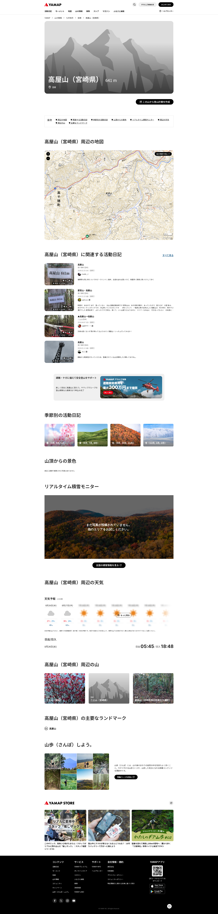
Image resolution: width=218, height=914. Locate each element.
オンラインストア (80, 871)
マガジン (106, 11)
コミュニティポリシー (115, 879)
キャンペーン (57, 887)
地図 (70, 11)
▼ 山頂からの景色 (118, 119)
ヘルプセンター (167, 11)
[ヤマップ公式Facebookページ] (54, 900)
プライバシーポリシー (115, 875)
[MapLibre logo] (167, 238)
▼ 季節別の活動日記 (99, 119)
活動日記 (48, 11)
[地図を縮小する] (48, 158)
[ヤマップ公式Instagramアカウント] (67, 900)
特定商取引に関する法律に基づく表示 (121, 883)
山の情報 (79, 11)
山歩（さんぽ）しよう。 (61, 892)
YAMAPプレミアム (80, 866)
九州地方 (69, 17)
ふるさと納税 (118, 11)
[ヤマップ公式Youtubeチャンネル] (74, 900)
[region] (109, 195)
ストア (96, 11)
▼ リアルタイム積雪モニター (142, 119)
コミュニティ (57, 883)
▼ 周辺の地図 (61, 119)
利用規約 (111, 871)
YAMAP (47, 17)
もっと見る (125, 615)
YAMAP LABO (79, 892)
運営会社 (111, 866)
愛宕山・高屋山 (85, 290)
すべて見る (167, 255)
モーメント (59, 11)
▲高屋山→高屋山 (86, 316)
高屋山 (81, 264)
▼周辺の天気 (163, 119)
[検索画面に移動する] (134, 4)
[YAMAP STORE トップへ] (171, 803)
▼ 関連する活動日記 (79, 119)
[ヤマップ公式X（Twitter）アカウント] (61, 900)
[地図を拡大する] (48, 154)
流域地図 (77, 887)
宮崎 (79, 17)
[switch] (169, 906)
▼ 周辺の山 (60, 122)
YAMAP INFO (96, 866)
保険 (88, 11)
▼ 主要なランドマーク (78, 122)
